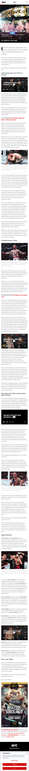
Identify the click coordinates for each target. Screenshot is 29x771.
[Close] (26, 753)
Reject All (14, 764)
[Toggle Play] (4, 89)
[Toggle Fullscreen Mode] (25, 89)
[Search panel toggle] (27, 2)
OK (14, 768)
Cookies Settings (14, 760)
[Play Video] (14, 84)
